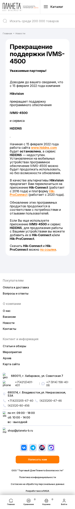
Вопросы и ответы (15, 293)
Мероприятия (12, 352)
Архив (7, 358)
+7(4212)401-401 (24, 384)
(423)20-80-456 (18, 405)
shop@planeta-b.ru (20, 430)
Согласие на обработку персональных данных (37, 484)
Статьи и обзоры (14, 346)
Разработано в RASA (37, 491)
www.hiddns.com (44, 147)
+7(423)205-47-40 (20, 400)
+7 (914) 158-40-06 (57, 384)
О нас (6, 310)
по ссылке (48, 249)
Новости (8, 322)
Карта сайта (11, 364)
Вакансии (9, 316)
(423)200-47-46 (51, 400)
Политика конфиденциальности (37, 477)
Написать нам (37, 459)
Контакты (9, 328)
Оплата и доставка (16, 287)
